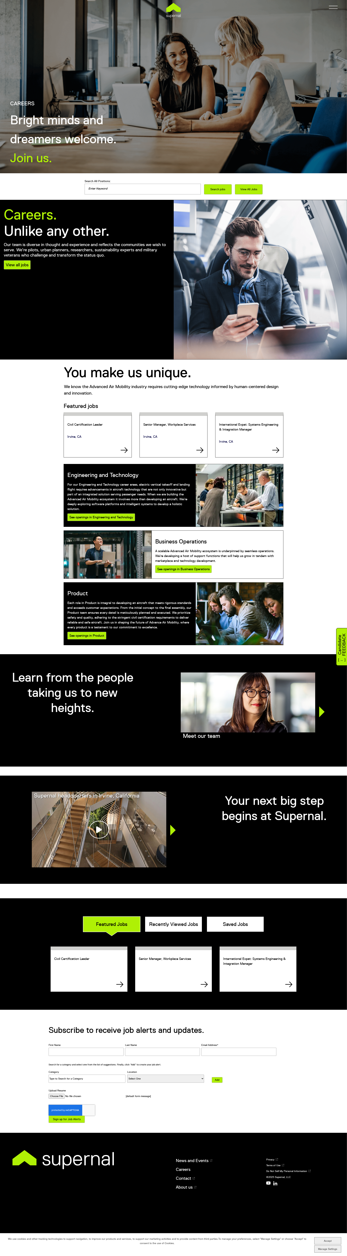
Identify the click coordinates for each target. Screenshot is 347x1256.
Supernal (173, 10)
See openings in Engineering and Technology (101, 517)
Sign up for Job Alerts (67, 1119)
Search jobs (217, 189)
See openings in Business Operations (183, 569)
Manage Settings (327, 1249)
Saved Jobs (235, 924)
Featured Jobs (111, 924)
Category (54, 1071)
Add (217, 1079)
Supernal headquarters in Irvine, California (87, 795)
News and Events (192, 1160)
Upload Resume (57, 1090)
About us (184, 1187)
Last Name (131, 1045)
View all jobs (17, 264)
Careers (183, 1169)
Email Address (209, 1045)
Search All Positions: (98, 181)
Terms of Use (273, 1165)
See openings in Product (86, 635)
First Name (55, 1045)
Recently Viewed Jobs (173, 924)
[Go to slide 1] (245, 754)
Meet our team (201, 736)
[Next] (322, 711)
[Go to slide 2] (250, 754)
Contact (183, 1178)
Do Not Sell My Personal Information (286, 1171)
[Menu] (332, 7)
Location (132, 1071)
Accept (328, 1240)
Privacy (270, 1159)
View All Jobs (248, 189)
